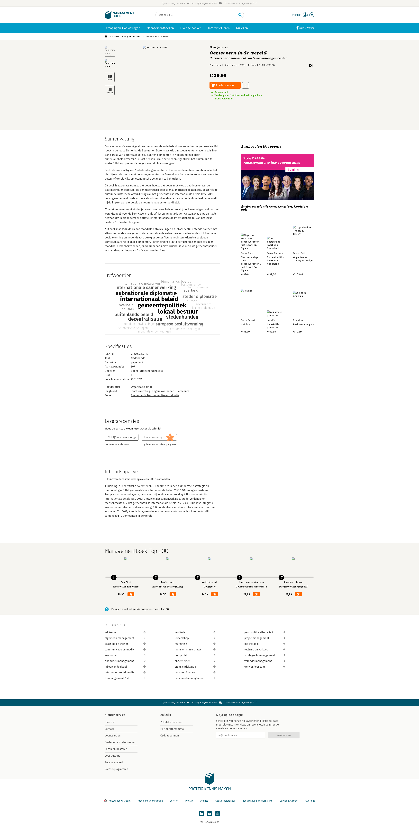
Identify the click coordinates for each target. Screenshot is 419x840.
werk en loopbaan (255, 666)
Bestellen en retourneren (120, 742)
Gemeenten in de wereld (157, 36)
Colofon (174, 800)
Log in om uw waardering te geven (159, 444)
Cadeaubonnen (169, 735)
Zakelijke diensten (171, 722)
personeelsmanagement (190, 678)
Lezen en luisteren (116, 749)
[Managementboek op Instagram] (217, 813)
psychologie (251, 643)
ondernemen (183, 661)
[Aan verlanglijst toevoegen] (245, 85)
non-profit (181, 655)
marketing (181, 643)
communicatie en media (119, 649)
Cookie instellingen (225, 800)
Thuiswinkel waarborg (119, 800)
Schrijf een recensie (120, 437)
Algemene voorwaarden (150, 800)
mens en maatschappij (188, 649)
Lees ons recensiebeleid (117, 444)
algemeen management (119, 638)
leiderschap (182, 638)
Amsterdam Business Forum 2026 (272, 163)
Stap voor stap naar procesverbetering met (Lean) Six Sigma (251, 264)
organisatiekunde (185, 666)
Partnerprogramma (116, 769)
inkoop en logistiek (116, 666)
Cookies (204, 800)
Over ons (110, 722)
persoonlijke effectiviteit (258, 632)
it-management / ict (117, 678)
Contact (109, 728)
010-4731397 (307, 28)
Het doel (246, 324)
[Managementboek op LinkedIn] (201, 813)
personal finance (185, 672)
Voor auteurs (112, 755)
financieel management (119, 661)
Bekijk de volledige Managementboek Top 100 (140, 609)
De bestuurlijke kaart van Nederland (275, 260)
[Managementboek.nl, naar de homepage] (119, 18)
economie (111, 655)
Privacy (189, 800)
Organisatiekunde (132, 36)
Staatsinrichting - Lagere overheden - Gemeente (160, 391)
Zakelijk (165, 715)
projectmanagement (256, 638)
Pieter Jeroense (219, 47)
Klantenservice (115, 715)
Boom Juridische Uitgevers (147, 370)
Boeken (115, 36)
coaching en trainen (117, 643)
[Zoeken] (240, 15)
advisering (111, 632)
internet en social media (119, 672)
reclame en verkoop (256, 649)
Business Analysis (303, 324)
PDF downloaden (160, 479)
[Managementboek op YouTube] (209, 813)
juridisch (180, 632)
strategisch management (259, 655)
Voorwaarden (113, 735)
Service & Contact (289, 800)
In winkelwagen (225, 85)
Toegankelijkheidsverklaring (258, 800)
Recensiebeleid (114, 762)
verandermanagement (258, 661)
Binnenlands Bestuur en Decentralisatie (155, 395)
